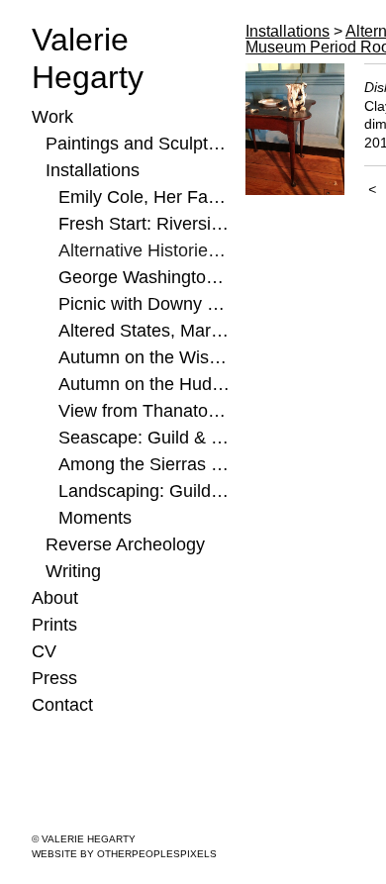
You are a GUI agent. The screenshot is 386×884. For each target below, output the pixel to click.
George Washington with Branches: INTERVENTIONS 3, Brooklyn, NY (144, 277)
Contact (62, 705)
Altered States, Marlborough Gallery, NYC (144, 331)
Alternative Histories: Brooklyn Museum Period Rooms (144, 250)
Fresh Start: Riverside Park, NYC (144, 224)
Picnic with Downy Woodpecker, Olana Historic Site (144, 304)
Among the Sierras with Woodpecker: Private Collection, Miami (144, 464)
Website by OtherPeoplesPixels (124, 853)
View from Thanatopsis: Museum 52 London (144, 411)
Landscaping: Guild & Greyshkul (144, 491)
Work (52, 117)
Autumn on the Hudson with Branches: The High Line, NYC (144, 384)
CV (44, 651)
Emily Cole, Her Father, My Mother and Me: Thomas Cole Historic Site (144, 197)
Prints (54, 625)
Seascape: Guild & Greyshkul (144, 437)
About (55, 598)
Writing (73, 571)
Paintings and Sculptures (138, 143)
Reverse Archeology (125, 544)
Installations (93, 170)
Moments (95, 518)
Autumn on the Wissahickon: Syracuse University (144, 357)
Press (54, 678)
